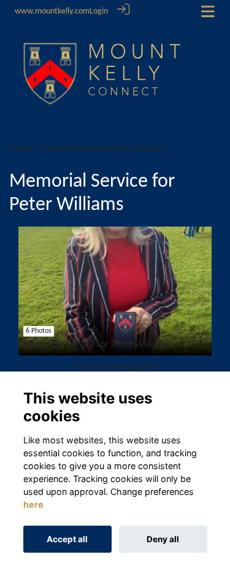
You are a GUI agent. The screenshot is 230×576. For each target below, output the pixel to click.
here (33, 504)
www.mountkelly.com (52, 11)
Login (99, 11)
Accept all (67, 539)
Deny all (163, 539)
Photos (21, 148)
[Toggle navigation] (208, 11)
